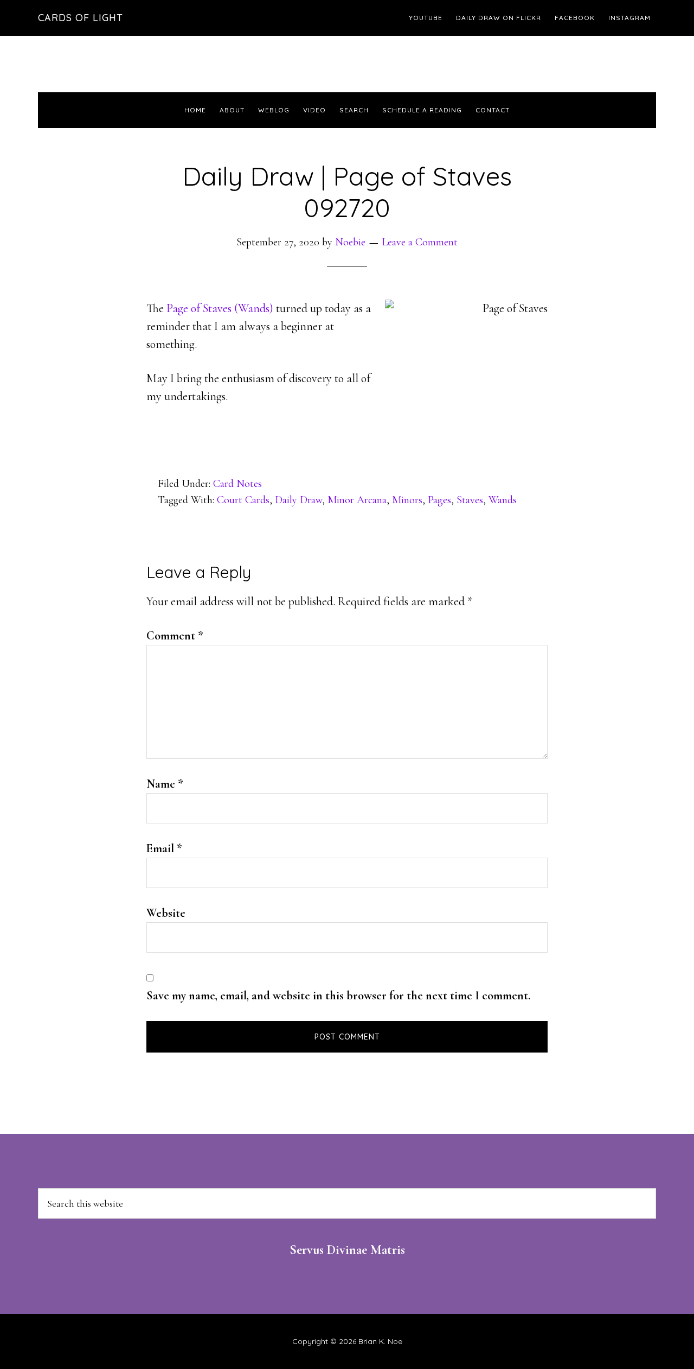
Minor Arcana (357, 499)
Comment (174, 636)
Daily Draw (298, 499)
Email (164, 848)
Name (164, 784)
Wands (503, 499)
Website (165, 913)
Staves (470, 499)
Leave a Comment (420, 242)
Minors (407, 499)
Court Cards (243, 499)
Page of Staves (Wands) (219, 308)
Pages (439, 499)
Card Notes (237, 483)
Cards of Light (80, 17)
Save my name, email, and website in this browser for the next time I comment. (338, 995)
